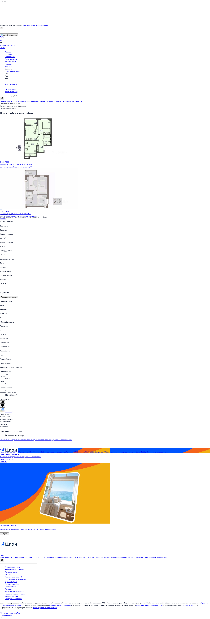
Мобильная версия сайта (10, 613)
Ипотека (8, 64)
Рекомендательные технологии (45, 607)
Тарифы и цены (11, 582)
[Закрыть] (1, 28)
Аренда (8, 52)
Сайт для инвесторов (13, 599)
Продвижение (10, 586)
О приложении (6, 615)
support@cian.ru (189, 605)
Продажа (8, 54)
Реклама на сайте (12, 584)
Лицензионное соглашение (59, 605)
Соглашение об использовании (35, 25)
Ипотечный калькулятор (14, 591)
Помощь (8, 589)
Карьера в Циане (11, 596)
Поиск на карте (11, 572)
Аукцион (8, 574)
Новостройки (10, 56)
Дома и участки (11, 59)
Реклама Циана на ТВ (13, 577)
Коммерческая (10, 61)
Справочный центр (12, 567)
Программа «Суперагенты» (15, 579)
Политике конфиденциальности (149, 605)
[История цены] (2, 401)
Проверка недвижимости (15, 594)
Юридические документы (15, 569)
